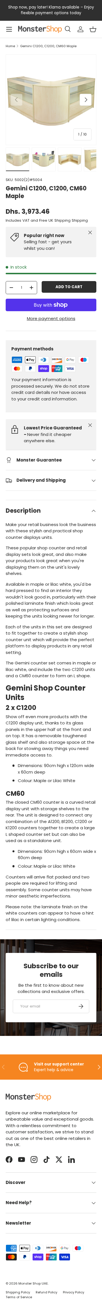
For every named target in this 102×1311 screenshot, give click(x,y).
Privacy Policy (73, 1292)
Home (10, 46)
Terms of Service (19, 1297)
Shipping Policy (18, 1292)
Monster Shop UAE (33, 1283)
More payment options (51, 318)
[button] (93, 29)
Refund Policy (46, 1292)
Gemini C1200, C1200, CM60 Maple (48, 46)
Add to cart (69, 287)
